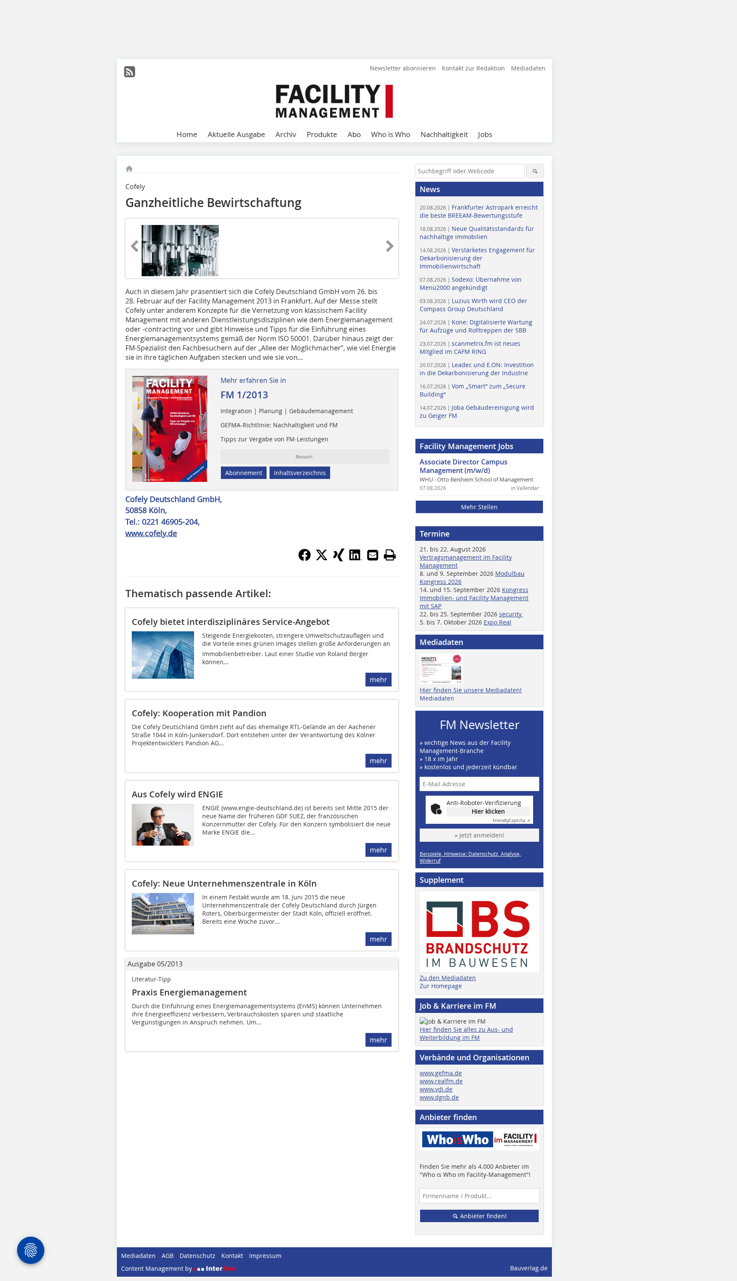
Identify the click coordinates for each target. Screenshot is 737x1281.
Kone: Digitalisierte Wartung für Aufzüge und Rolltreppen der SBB (476, 326)
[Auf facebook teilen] (304, 558)
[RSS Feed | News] (129, 71)
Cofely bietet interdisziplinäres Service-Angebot (231, 621)
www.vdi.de (436, 1089)
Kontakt (232, 1256)
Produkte (322, 134)
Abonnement (243, 473)
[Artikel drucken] (389, 555)
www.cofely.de (151, 533)
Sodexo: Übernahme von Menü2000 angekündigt (471, 283)
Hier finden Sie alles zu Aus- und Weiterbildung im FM (466, 1033)
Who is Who (390, 134)
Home (187, 134)
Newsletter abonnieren (403, 68)
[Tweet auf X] (321, 558)
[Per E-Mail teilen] (372, 555)
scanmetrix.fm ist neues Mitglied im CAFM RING (470, 347)
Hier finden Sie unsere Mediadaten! (471, 690)
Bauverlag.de (529, 1268)
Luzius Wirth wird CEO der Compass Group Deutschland (473, 305)
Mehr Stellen (479, 507)
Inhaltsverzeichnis (300, 473)
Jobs (485, 134)
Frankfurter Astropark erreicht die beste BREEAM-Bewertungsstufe (479, 211)
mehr (378, 679)
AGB (168, 1256)
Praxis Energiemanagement (189, 992)
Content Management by (157, 1268)
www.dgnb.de (439, 1097)
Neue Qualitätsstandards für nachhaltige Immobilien (477, 233)
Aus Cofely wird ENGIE (177, 794)
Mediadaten (528, 68)
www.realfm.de (441, 1081)
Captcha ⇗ (511, 820)
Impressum (265, 1256)
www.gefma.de (441, 1073)
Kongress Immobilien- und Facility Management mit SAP (474, 598)
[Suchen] (535, 171)
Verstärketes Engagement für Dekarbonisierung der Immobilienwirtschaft (477, 258)
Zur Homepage (441, 986)
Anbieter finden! (482, 1216)
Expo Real (497, 622)
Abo (354, 134)
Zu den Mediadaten (448, 978)
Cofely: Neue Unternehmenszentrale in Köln (224, 883)
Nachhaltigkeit (444, 134)
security (511, 614)
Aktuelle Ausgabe (236, 134)
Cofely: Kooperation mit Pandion (199, 713)
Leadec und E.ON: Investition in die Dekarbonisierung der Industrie (477, 369)
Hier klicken (488, 811)
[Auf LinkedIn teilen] (355, 558)
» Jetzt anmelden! (479, 835)
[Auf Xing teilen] (338, 558)
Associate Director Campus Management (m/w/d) (464, 466)
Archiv (286, 134)
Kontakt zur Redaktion (473, 68)
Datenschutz (197, 1256)
